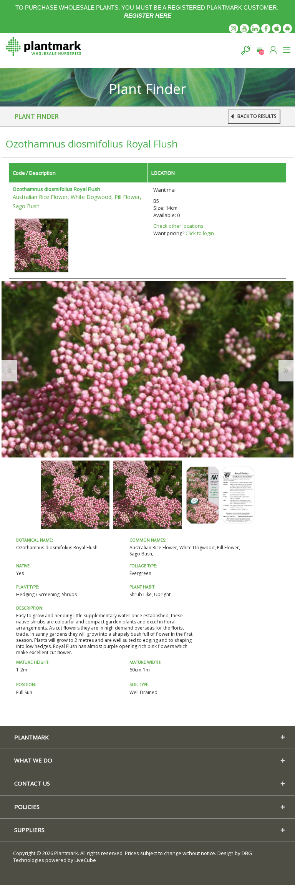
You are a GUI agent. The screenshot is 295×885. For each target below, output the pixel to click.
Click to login (200, 233)
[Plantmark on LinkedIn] (255, 28)
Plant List (259, 50)
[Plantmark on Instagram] (233, 28)
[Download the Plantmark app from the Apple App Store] (276, 28)
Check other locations (178, 225)
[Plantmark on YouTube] (244, 28)
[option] (75, 495)
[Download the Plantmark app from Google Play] (287, 28)
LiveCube (85, 860)
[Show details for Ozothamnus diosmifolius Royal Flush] (41, 244)
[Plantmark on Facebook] (265, 28)
